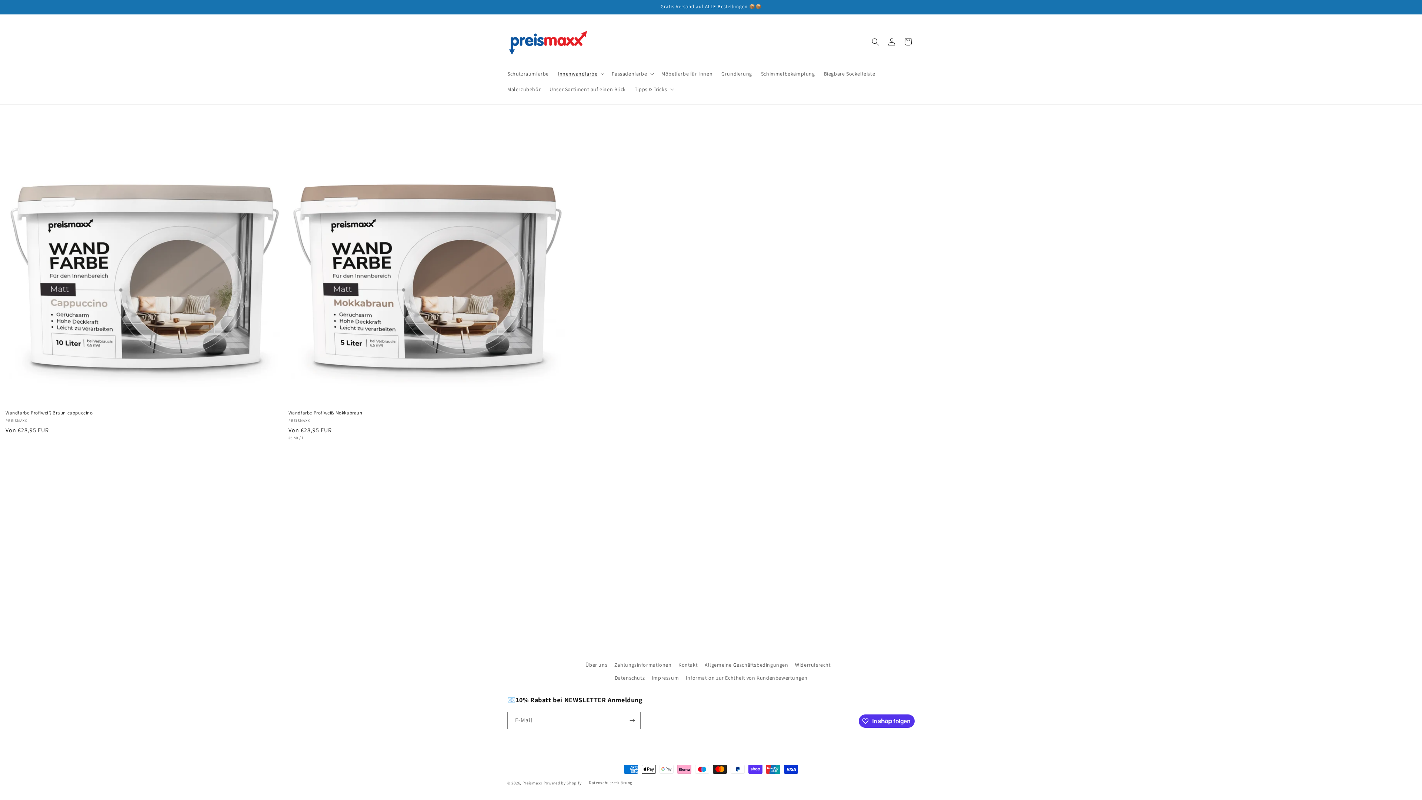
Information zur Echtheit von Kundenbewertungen (747, 677)
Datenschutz (630, 677)
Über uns (596, 664)
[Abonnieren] (632, 720)
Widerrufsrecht (813, 664)
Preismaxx (533, 783)
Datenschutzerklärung (610, 782)
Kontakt (688, 664)
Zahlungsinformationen (643, 664)
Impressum (665, 677)
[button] (580, 73)
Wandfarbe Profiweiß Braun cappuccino (49, 413)
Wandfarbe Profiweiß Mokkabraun (325, 413)
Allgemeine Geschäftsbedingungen (746, 664)
